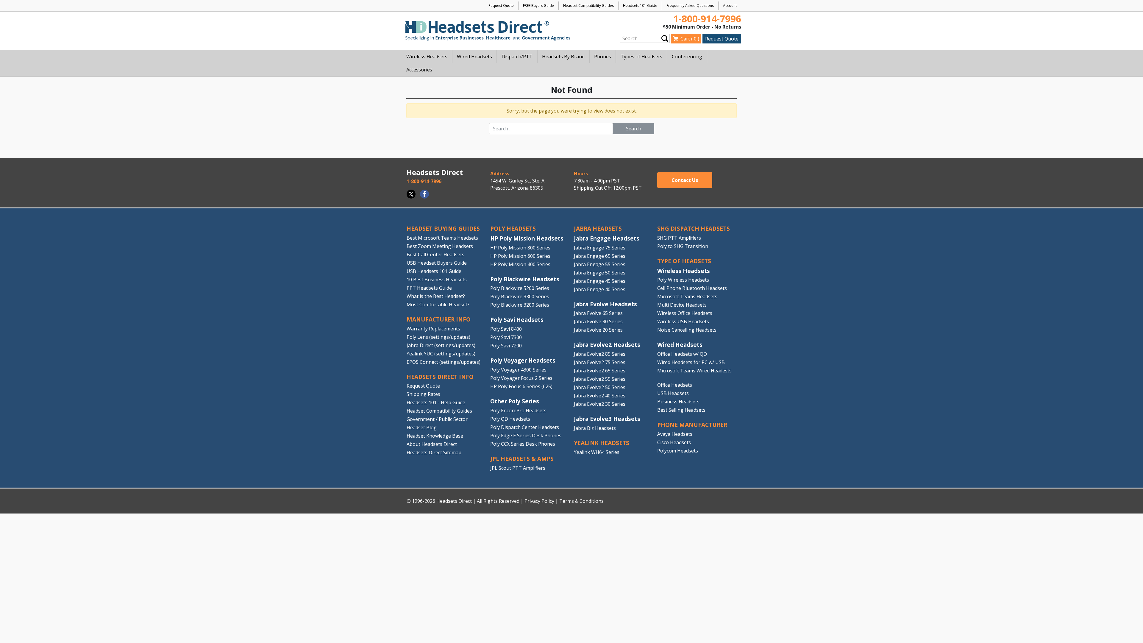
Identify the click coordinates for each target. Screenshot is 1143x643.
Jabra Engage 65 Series (599, 256)
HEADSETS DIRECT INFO (440, 377)
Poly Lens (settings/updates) (438, 337)
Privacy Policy (539, 501)
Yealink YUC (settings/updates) (441, 353)
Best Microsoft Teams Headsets (442, 238)
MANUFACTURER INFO (439, 319)
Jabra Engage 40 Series (599, 289)
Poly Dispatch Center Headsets (524, 427)
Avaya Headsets (674, 434)
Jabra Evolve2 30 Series (599, 404)
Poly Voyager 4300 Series (518, 369)
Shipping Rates (423, 394)
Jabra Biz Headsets (595, 428)
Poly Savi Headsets (517, 320)
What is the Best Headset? (436, 296)
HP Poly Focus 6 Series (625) (521, 386)
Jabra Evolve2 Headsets (607, 345)
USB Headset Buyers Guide (437, 263)
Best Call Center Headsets (435, 254)
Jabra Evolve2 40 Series (599, 395)
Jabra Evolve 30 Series (598, 321)
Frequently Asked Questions (690, 5)
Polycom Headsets (677, 450)
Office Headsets (674, 385)
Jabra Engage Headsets (606, 238)
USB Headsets (673, 393)
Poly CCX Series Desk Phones (522, 444)
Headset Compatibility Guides (588, 5)
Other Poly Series (514, 401)
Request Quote (501, 5)
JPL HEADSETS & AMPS (522, 459)
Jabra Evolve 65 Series (598, 313)
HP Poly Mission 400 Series (520, 264)
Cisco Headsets (674, 442)
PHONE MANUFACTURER (692, 425)
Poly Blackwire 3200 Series (519, 305)
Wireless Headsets (683, 271)
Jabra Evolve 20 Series (598, 330)
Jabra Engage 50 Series (599, 272)
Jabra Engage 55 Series (599, 264)
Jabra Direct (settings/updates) (441, 345)
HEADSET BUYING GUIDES (443, 228)
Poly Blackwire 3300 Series (519, 296)
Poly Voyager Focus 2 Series (521, 378)
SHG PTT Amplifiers (679, 238)
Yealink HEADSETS (601, 443)
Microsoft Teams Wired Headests (694, 370)
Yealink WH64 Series (596, 452)
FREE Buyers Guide (538, 5)
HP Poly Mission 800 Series (520, 247)
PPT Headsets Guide (429, 288)
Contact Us (685, 180)
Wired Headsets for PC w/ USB (691, 362)
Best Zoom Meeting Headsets (440, 246)
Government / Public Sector (437, 419)
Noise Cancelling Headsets (686, 330)
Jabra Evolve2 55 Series (599, 379)
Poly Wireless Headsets (683, 280)
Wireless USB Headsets (683, 321)
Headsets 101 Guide (640, 5)
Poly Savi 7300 (506, 337)
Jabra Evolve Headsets (605, 304)
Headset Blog (422, 427)
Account (730, 5)
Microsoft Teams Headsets (687, 296)
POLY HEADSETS (513, 228)
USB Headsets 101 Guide (434, 271)
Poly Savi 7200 (506, 345)
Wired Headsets (679, 345)
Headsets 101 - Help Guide (436, 402)
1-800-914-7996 (707, 18)
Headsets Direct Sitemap (434, 452)
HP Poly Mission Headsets (526, 238)
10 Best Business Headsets (437, 279)
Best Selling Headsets (681, 410)
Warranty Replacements (433, 328)
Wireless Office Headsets (684, 313)
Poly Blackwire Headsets (524, 279)
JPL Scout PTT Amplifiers (517, 468)
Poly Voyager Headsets (522, 360)
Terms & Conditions (581, 501)
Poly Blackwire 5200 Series (519, 288)
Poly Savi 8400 (506, 329)
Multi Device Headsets (682, 305)
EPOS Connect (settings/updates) (443, 362)
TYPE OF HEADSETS (684, 261)
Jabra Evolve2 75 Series (599, 362)
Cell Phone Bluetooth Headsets (692, 288)
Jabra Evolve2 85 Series (599, 354)
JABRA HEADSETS (598, 228)
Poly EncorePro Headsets (518, 410)
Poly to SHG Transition (682, 246)
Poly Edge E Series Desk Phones (525, 435)
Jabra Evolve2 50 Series (599, 387)
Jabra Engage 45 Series (599, 281)
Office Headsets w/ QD (682, 354)
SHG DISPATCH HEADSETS (693, 228)
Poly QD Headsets (510, 419)
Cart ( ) (689, 38)
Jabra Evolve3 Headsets (607, 419)
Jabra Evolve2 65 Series (599, 370)
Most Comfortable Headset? (438, 304)
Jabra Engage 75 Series (599, 247)
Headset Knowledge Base (435, 436)
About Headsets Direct (432, 444)
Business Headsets (678, 401)
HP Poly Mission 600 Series (520, 256)
